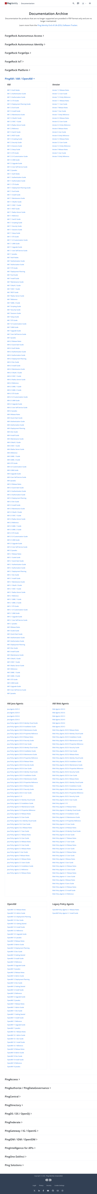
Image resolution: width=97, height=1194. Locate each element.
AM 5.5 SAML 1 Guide (14, 526)
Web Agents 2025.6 (58, 713)
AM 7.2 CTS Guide (13, 101)
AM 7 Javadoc (11, 338)
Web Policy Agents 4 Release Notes (63, 880)
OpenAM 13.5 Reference (15, 931)
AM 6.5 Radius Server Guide (16, 379)
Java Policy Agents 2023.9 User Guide (19, 744)
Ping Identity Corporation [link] (54, 1176)
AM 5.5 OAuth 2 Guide (14, 512)
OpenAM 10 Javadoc (13, 1066)
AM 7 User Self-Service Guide (16, 334)
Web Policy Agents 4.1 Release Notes (64, 873)
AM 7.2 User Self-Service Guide (17, 167)
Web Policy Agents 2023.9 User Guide (64, 751)
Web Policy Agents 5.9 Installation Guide (65, 814)
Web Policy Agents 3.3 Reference (63, 894)
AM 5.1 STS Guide (13, 606)
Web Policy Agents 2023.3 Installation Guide (66, 786)
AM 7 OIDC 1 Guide (13, 289)
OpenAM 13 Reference (14, 962)
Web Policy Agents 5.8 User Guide (63, 835)
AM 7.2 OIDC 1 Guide (14, 121)
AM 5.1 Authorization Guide (16, 568)
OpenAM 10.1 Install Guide (16, 1042)
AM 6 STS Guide (12, 463)
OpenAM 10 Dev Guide (14, 1056)
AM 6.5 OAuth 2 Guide (14, 373)
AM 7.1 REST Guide (13, 209)
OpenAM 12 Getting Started (16, 986)
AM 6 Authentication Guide (16, 421)
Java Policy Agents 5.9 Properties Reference (21, 810)
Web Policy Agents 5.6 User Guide (63, 849)
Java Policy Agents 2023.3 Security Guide (20, 789)
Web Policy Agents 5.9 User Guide (63, 824)
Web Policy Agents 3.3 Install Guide (63, 890)
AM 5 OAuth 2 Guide (14, 658)
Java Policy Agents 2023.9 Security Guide (20, 740)
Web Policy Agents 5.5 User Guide (63, 855)
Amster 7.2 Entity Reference (61, 97)
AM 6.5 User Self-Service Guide (17, 407)
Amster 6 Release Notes (60, 128)
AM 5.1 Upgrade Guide (14, 617)
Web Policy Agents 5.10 (60, 803)
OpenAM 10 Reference (14, 1063)
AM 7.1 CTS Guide (13, 184)
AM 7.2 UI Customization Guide (17, 156)
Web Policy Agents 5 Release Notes (63, 859)
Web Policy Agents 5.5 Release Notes (64, 852)
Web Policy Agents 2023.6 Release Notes (65, 754)
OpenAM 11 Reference (14, 1021)
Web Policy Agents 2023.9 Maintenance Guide (67, 740)
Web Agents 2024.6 (58, 723)
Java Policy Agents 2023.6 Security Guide (20, 765)
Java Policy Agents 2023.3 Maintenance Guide (22, 779)
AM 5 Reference (12, 669)
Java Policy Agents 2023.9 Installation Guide (21, 726)
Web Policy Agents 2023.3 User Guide (64, 800)
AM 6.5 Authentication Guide (16, 352)
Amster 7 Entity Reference (60, 115)
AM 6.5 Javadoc (12, 411)
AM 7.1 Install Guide (13, 195)
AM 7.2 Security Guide (14, 142)
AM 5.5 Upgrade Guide (14, 543)
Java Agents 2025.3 (13, 709)
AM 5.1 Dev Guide (13, 575)
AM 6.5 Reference (13, 383)
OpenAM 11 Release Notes (15, 1004)
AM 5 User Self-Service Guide (16, 690)
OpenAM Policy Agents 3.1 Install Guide (65, 913)
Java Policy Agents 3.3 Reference (17, 869)
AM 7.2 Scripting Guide (14, 139)
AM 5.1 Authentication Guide (16, 564)
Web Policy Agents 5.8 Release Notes (64, 828)
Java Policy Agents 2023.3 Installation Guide (21, 775)
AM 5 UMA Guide (12, 683)
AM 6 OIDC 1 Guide (13, 446)
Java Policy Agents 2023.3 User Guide (19, 793)
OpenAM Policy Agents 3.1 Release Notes (65, 910)
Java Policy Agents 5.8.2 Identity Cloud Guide (21, 821)
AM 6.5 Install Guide (13, 366)
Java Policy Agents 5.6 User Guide (18, 838)
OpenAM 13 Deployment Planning (18, 948)
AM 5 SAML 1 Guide (13, 672)
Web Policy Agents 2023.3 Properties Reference (67, 793)
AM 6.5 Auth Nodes (13, 348)
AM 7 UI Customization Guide (16, 324)
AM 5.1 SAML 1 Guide (14, 599)
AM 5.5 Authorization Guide (16, 495)
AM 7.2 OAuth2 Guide (14, 118)
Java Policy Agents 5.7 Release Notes (19, 835)
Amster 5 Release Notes (60, 149)
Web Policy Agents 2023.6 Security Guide (65, 772)
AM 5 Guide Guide (13, 631)
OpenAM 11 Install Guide (15, 1018)
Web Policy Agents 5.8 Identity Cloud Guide (66, 831)
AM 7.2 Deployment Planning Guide (19, 104)
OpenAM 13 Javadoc (13, 969)
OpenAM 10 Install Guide (15, 1060)
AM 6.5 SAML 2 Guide (14, 390)
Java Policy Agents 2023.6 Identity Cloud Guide (22, 747)
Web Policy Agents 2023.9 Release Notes (65, 730)
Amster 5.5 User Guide (59, 142)
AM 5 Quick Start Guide (14, 634)
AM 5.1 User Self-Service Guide (17, 620)
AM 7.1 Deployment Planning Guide (19, 188)
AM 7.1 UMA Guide (13, 243)
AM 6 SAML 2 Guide (13, 460)
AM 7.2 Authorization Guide (16, 97)
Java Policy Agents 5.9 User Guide (18, 817)
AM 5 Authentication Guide (16, 638)
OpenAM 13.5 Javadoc (14, 938)
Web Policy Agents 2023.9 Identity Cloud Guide (67, 733)
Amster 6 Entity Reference (60, 135)
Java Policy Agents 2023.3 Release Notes (20, 786)
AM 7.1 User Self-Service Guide (17, 250)
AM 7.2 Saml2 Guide (13, 132)
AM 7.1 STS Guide (13, 237)
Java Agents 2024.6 (13, 716)
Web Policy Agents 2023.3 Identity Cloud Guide (67, 782)
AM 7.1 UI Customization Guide (17, 240)
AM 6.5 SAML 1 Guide (14, 386)
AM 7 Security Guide (13, 310)
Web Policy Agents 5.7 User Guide (63, 842)
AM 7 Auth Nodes (12, 257)
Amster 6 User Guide (59, 132)
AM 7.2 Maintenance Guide (16, 115)
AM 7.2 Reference (13, 128)
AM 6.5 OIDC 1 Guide (14, 376)
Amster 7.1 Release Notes (60, 101)
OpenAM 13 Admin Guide (15, 944)
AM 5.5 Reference (13, 522)
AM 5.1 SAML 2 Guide (14, 603)
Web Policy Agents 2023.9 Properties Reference (67, 744)
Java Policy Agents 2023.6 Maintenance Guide (22, 754)
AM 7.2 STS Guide (13, 153)
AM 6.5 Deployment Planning (16, 359)
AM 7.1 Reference (13, 216)
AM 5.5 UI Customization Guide (17, 536)
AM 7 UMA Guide (12, 327)
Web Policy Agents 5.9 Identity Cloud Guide (66, 810)
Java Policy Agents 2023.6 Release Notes (20, 761)
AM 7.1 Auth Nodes (13, 174)
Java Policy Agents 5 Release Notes (18, 855)
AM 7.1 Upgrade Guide (14, 247)
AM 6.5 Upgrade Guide (14, 404)
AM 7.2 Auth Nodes (13, 90)
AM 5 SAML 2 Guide (13, 676)
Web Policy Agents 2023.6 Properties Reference (67, 768)
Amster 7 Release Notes (60, 108)
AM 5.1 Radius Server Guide (16, 592)
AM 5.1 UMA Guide (13, 613)
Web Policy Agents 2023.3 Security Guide (65, 796)
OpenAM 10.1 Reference (15, 1046)
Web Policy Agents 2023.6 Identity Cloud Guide (67, 758)
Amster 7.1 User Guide (59, 104)
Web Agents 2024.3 (58, 726)
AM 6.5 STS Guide (13, 393)
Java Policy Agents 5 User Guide (17, 852)
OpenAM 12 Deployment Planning (18, 979)
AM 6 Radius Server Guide (15, 449)
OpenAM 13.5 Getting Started (16, 923)
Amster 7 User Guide (59, 111)
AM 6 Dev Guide (12, 432)
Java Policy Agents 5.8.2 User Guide (18, 824)
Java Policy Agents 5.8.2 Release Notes (19, 828)
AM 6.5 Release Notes (14, 341)
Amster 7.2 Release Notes (60, 90)
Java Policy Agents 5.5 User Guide (18, 845)
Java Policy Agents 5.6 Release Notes (19, 842)
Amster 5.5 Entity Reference (61, 146)
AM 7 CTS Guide (12, 268)
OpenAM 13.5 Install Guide (16, 927)
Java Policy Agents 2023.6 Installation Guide (21, 751)
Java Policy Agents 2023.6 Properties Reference (22, 758)
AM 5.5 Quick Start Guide (15, 488)
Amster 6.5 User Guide (59, 121)
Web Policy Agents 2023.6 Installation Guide (66, 761)
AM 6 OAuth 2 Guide (14, 442)
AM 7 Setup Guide (13, 317)
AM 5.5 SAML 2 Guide (14, 529)
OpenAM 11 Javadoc (13, 1028)
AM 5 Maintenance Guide (15, 655)
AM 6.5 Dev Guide (13, 362)
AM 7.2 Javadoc (12, 170)
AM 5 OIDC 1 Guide (13, 662)
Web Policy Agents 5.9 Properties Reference (66, 821)
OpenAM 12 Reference (14, 993)
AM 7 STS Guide (12, 320)
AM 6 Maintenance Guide (15, 439)
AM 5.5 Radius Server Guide (16, 519)
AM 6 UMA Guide (12, 470)
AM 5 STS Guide (12, 679)
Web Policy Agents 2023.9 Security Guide (65, 747)
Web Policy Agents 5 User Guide (62, 862)
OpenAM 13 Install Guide (15, 958)
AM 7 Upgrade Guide (14, 331)
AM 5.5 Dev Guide (13, 502)
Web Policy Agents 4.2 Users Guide (63, 869)
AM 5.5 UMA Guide (13, 540)
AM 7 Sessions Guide (14, 313)
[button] (84, 3)
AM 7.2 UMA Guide (13, 160)
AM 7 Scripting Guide (14, 306)
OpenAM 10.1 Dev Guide (15, 1039)
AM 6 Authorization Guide (15, 425)
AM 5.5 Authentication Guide (16, 491)
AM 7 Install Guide (13, 278)
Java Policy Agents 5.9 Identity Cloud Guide (21, 800)
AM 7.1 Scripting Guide (14, 223)
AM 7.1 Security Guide (14, 226)
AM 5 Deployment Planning (16, 645)
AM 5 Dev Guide (12, 648)
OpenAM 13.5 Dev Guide (15, 920)
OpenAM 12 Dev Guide (14, 983)
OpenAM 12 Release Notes (15, 972)
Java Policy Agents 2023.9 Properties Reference (22, 733)
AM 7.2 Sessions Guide (14, 146)
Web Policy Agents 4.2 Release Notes (64, 866)
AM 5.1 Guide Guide (13, 557)
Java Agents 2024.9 (13, 713)
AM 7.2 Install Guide (13, 111)
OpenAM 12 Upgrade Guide (16, 997)
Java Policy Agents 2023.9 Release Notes (20, 737)
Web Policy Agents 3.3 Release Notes (64, 887)
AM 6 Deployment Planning (16, 428)
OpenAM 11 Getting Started (16, 1014)
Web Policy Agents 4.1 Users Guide (63, 876)
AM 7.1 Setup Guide (13, 233)
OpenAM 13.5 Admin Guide (16, 913)
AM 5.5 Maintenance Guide (16, 509)
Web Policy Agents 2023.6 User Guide (64, 775)
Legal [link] (34, 1185)
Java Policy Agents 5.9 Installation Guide (20, 803)
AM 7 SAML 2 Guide (13, 303)
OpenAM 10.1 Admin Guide (16, 1035)
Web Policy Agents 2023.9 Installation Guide (66, 737)
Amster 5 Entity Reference (60, 156)
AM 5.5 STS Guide (13, 533)
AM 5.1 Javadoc (12, 624)
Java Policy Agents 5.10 (14, 796)
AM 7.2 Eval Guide (13, 108)
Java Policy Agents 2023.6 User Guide (19, 768)
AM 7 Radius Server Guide (15, 296)
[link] (11, 3)
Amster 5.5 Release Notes (60, 139)
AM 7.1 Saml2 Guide (13, 219)
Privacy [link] (41, 1185)
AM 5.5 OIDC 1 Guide (14, 515)
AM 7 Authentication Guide (16, 261)
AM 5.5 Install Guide (13, 505)
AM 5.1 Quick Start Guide (15, 561)
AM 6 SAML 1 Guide (13, 456)
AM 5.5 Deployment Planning (16, 498)
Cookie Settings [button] (59, 1185)
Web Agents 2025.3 (58, 716)
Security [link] (48, 1185)
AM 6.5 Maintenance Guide (16, 369)
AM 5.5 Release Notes (14, 484)
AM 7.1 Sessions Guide (14, 230)
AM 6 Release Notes (13, 414)
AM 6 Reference (12, 453)
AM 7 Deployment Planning (16, 271)
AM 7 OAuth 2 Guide (14, 285)
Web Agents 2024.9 (58, 719)
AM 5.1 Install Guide (13, 578)
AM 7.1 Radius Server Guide (16, 212)
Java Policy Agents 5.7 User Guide (18, 831)
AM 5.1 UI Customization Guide (17, 610)
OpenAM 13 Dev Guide (14, 951)
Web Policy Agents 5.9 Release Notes (64, 807)
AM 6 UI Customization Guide (16, 467)
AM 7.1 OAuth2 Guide (14, 202)
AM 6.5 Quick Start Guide (15, 345)
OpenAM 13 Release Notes (15, 941)
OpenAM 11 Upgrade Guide (16, 1025)
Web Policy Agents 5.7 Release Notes (64, 838)
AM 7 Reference (12, 299)
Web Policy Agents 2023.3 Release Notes (65, 779)
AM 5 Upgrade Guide (14, 686)
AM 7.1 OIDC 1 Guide (14, 205)
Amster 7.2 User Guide (59, 94)
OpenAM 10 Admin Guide (15, 1053)
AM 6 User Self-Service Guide (16, 477)
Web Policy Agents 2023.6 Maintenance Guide (67, 765)
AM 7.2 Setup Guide (13, 149)
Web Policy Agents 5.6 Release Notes (64, 845)
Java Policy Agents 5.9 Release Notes (19, 814)
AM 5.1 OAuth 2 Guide (14, 585)
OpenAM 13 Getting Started (16, 955)
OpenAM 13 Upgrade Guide (16, 965)
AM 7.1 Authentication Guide (16, 177)
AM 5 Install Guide (13, 651)
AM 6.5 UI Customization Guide (17, 397)
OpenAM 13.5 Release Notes (16, 910)
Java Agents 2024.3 (13, 719)
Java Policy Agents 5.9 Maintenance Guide (20, 807)
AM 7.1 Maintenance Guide (16, 198)
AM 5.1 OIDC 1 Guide (14, 589)
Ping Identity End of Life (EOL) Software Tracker (57, 25)
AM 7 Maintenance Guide (15, 282)
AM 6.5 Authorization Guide (16, 355)
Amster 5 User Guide (59, 153)
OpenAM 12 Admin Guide (15, 976)
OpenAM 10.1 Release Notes (16, 1032)
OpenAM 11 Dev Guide (14, 1011)
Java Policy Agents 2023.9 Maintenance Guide (22, 730)
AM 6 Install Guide (13, 435)
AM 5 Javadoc (11, 693)
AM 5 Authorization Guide (15, 641)
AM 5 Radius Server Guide (15, 665)
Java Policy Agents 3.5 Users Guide (18, 862)
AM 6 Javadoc (11, 481)
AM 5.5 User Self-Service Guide (17, 547)
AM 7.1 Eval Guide (13, 191)
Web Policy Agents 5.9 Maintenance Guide (66, 817)
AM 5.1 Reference (13, 596)
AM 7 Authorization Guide (15, 264)
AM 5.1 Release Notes (14, 554)
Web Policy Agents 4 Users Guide (63, 883)
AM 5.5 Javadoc (12, 550)
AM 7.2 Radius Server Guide (16, 125)
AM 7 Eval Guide (12, 275)
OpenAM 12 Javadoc (13, 1000)
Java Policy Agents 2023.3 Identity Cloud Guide (22, 772)
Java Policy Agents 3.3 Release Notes (19, 873)
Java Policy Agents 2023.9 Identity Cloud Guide (22, 723)
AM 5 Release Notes (13, 627)
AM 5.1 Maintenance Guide (16, 582)
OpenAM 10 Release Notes (15, 1049)
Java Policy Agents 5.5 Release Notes (19, 849)
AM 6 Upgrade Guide (14, 474)
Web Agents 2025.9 (58, 709)
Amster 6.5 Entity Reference (61, 125)
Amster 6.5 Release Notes (60, 118)
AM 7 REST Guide (12, 292)
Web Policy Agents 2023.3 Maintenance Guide (67, 789)
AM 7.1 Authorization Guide (16, 181)
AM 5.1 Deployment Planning (16, 571)
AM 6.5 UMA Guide (13, 400)
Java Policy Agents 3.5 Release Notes (19, 859)
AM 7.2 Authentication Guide (16, 94)
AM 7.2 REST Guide (13, 135)
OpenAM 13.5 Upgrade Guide (16, 934)
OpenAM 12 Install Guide (15, 990)
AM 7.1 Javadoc (12, 254)
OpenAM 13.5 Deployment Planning (19, 917)
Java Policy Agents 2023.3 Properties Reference (22, 782)
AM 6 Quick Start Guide (14, 418)
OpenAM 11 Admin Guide (15, 1007)
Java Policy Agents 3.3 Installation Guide (20, 866)
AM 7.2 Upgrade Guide (14, 163)
